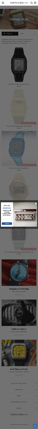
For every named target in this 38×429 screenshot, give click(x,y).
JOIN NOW (7, 223)
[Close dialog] (36, 203)
